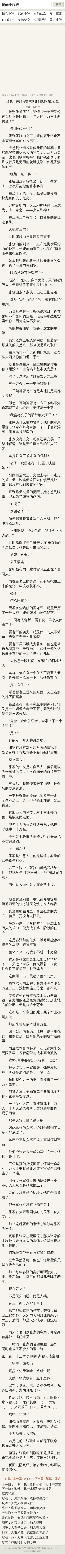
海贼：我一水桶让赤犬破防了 (34, 1489)
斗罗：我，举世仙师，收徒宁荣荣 (37, 1484)
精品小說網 (10, 4)
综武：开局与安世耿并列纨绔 (37, 95)
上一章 (17, 1478)
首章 (8, 1478)
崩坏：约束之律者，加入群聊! (22, 1522)
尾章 (49, 1478)
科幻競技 (8, 20)
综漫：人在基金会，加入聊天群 (23, 1527)
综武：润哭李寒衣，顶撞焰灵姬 (23, 1508)
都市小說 (24, 14)
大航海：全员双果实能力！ (20, 1513)
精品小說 (8, 14)
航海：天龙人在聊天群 (17, 1503)
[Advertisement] (32, 57)
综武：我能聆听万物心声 (19, 1542)
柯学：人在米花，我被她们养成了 (25, 1532)
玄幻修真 (40, 14)
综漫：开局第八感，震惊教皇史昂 (25, 1498)
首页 (4, 95)
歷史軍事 (56, 14)
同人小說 (56, 20)
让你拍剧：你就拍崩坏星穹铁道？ (25, 1517)
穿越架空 (24, 20)
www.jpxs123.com (32, 1550)
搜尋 (58, 4)
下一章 (39, 1478)
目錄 (57, 1478)
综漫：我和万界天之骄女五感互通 (25, 1537)
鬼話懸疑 (40, 20)
